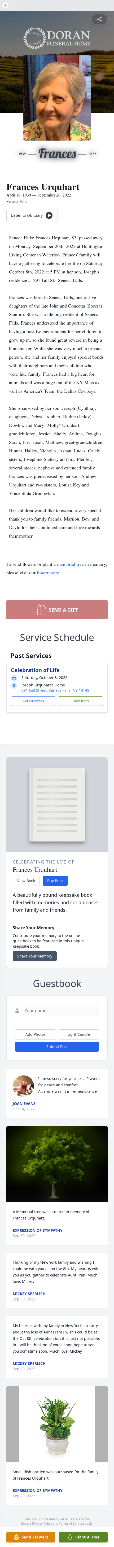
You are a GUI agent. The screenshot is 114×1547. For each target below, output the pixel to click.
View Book (26, 880)
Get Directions (33, 701)
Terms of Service (71, 1523)
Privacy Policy (42, 1523)
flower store (48, 572)
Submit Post (57, 1046)
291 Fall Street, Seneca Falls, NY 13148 (55, 690)
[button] (57, 1164)
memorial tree (70, 564)
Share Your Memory (34, 956)
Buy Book (55, 880)
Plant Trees (80, 701)
